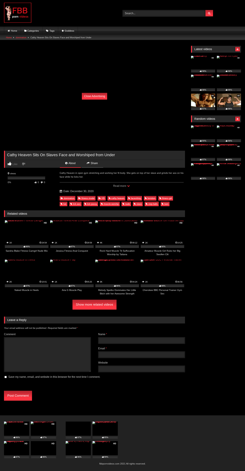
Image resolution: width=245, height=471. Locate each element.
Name (102, 334)
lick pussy (92, 204)
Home (14, 30)
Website (103, 362)
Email (102, 348)
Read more (120, 185)
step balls (153, 204)
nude (127, 204)
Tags (52, 30)
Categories (33, 30)
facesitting (136, 198)
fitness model (88, 198)
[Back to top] (234, 461)
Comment (10, 334)
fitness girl (167, 198)
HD (103, 198)
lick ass (76, 204)
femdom (151, 198)
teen (166, 204)
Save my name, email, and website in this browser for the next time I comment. (54, 376)
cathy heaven (117, 198)
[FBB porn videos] (17, 13)
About (72, 163)
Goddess (69, 30)
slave (139, 204)
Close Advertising (94, 96)
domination (21, 37)
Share (94, 163)
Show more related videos (94, 304)
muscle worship (111, 204)
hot (64, 204)
